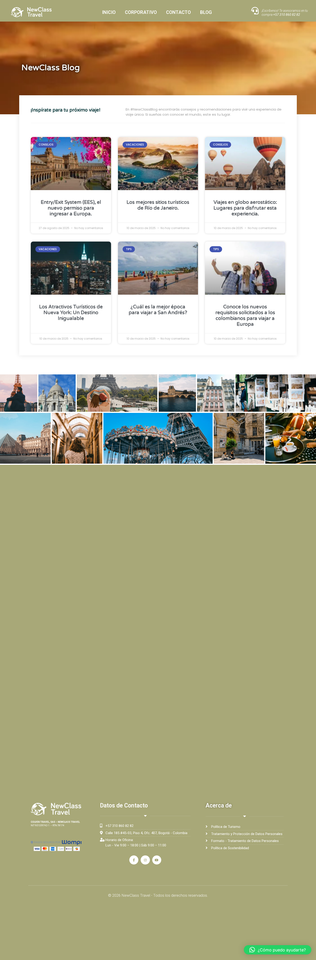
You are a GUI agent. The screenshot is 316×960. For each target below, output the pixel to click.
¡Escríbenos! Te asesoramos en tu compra (285, 12)
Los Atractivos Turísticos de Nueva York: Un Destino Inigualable (71, 312)
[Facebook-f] (133, 859)
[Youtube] (156, 859)
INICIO (109, 12)
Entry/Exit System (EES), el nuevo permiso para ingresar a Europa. (71, 208)
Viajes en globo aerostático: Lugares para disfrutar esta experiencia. (245, 208)
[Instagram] (145, 859)
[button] (277, 949)
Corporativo (141, 12)
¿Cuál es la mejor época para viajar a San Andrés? (158, 310)
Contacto (178, 12)
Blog (206, 12)
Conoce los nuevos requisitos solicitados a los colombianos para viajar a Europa (245, 315)
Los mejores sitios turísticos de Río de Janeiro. (158, 205)
